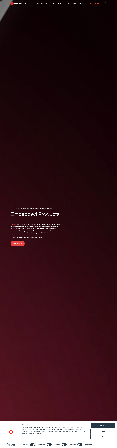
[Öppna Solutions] (53, 3)
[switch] (49, 444)
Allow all (102, 425)
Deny (102, 436)
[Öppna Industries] (63, 3)
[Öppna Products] (43, 3)
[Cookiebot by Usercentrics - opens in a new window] (11, 444)
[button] (32, 209)
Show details (89, 444)
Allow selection (102, 431)
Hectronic (13, 224)
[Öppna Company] (85, 3)
